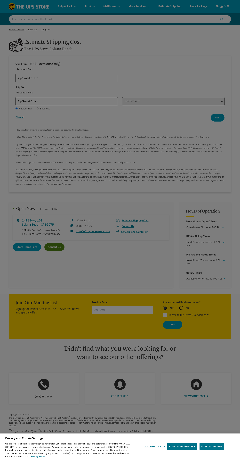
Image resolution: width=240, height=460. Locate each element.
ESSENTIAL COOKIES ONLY (182, 446)
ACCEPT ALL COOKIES (211, 446)
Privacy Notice (38, 457)
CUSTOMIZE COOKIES (154, 446)
